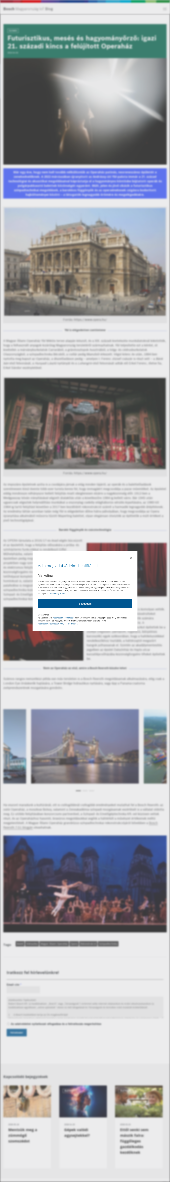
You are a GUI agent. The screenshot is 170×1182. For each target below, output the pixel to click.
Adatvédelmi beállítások (63, 617)
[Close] (131, 558)
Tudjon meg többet (57, 593)
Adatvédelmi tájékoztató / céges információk (58, 623)
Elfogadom (85, 603)
